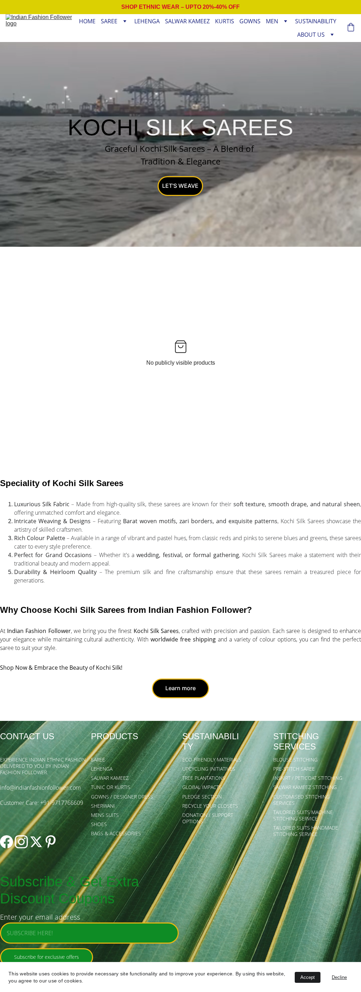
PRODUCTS (114, 736)
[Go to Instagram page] (21, 841)
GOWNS (250, 21)
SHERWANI (103, 805)
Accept (307, 977)
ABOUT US (311, 34)
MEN (272, 21)
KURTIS (224, 21)
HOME (87, 21)
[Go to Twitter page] (36, 841)
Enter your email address (40, 917)
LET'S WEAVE (180, 185)
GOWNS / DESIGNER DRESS (122, 796)
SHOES (99, 824)
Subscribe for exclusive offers (46, 957)
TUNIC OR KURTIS (110, 787)
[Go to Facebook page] (6, 841)
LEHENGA (147, 21)
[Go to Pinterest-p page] (50, 841)
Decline (339, 977)
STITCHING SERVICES (297, 741)
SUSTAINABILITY (315, 21)
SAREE (109, 21)
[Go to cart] (350, 28)
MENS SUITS (105, 815)
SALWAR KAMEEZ (187, 21)
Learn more (180, 688)
